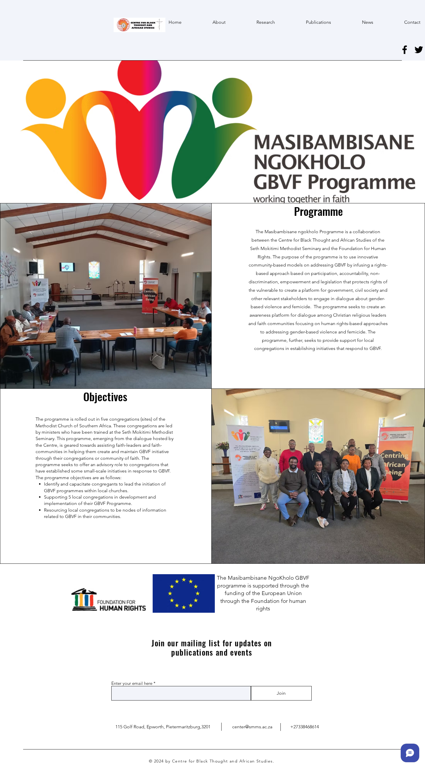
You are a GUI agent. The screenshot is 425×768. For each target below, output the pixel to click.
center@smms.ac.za (252, 726)
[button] (254, 22)
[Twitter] (418, 49)
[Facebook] (404, 49)
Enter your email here (131, 683)
